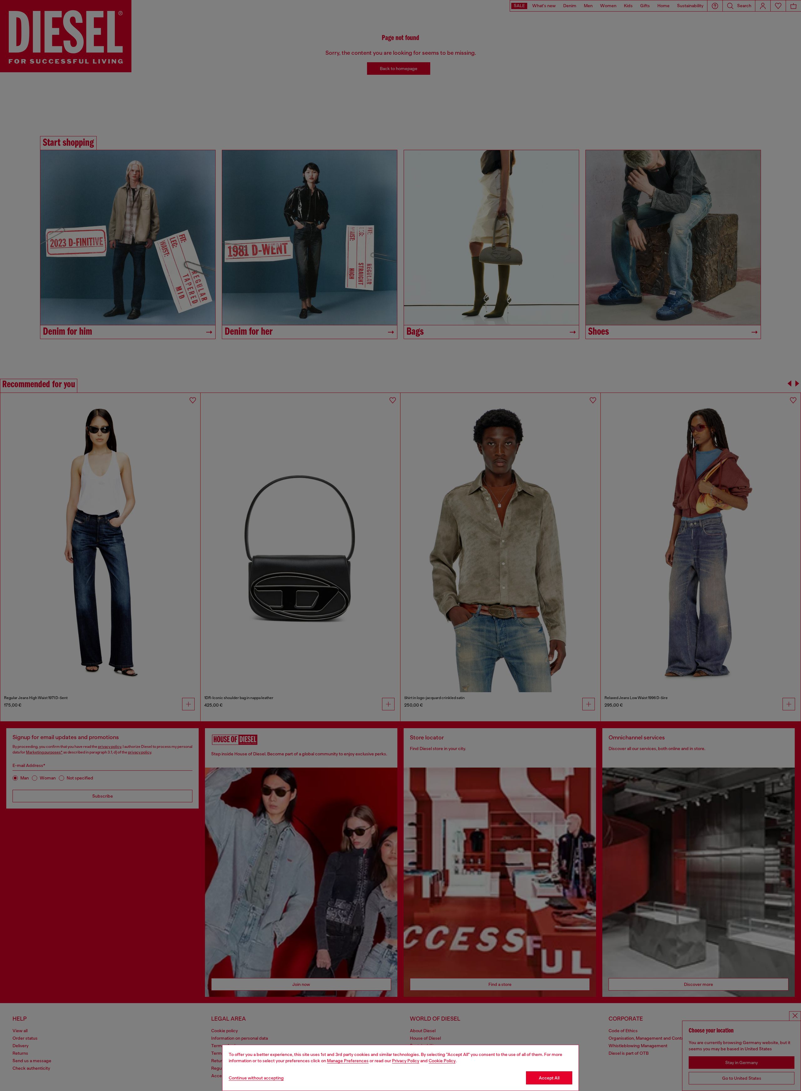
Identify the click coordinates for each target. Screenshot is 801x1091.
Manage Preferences (348, 1060)
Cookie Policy (442, 1060)
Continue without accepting (256, 1077)
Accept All (549, 1077)
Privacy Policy (405, 1060)
